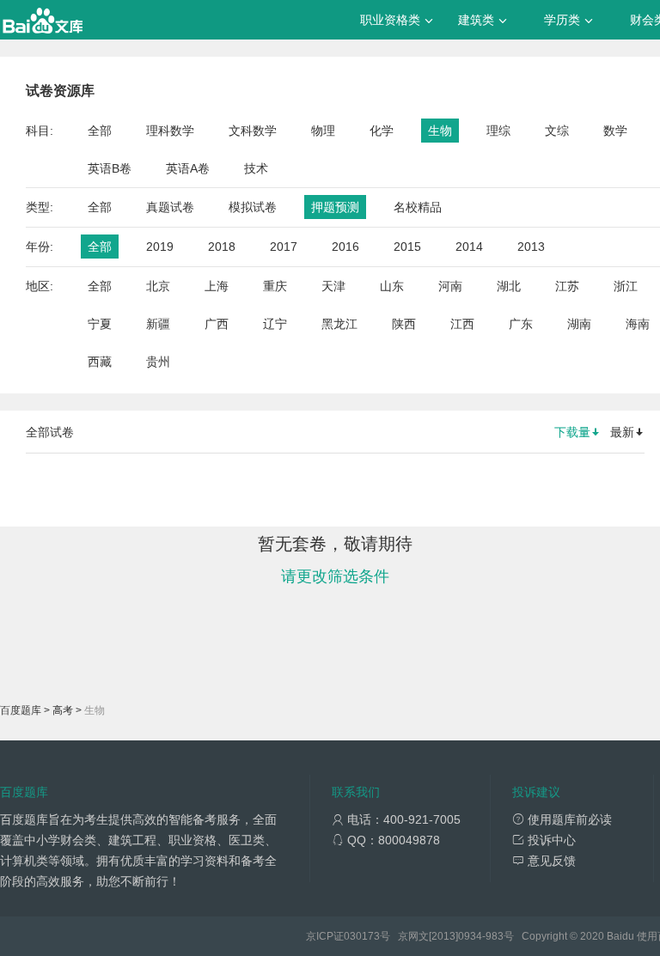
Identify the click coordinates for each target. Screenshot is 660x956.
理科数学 (170, 130)
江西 (462, 324)
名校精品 (418, 207)
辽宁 (275, 324)
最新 (622, 432)
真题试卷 (170, 207)
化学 (382, 130)
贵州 (158, 361)
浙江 (626, 286)
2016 (345, 246)
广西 (217, 324)
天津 (333, 286)
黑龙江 (339, 324)
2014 (469, 246)
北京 (158, 286)
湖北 (509, 286)
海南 (638, 324)
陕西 (404, 324)
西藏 (100, 361)
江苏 (567, 286)
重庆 (275, 286)
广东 (521, 324)
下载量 (572, 432)
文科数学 (253, 130)
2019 (160, 246)
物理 (323, 130)
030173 (362, 936)
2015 (407, 246)
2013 (531, 246)
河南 (450, 286)
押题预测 (335, 207)
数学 (615, 130)
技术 (256, 168)
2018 (221, 246)
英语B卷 (109, 168)
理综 (498, 130)
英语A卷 (188, 168)
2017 (283, 246)
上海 (217, 286)
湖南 (579, 324)
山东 (392, 286)
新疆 (158, 324)
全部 (100, 130)
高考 (62, 710)
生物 (440, 130)
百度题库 (20, 710)
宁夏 (100, 324)
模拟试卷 (253, 207)
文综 (557, 130)
